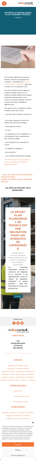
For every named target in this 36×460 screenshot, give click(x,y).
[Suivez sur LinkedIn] (22, 323)
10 (25, 302)
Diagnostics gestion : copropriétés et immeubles (18, 377)
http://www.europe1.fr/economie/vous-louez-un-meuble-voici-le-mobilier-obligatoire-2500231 (17, 162)
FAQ (18, 341)
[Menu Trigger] (4, 3)
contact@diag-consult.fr (22, 396)
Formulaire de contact (21, 402)
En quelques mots (18, 343)
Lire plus (18, 296)
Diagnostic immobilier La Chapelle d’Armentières (18, 412)
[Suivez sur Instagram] (18, 323)
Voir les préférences (18, 455)
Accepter (18, 444)
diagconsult (18, 253)
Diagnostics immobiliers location (18, 368)
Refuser (18, 450)
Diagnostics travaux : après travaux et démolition (18, 374)
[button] (33, 423)
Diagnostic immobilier (13, 415)
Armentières (25, 415)
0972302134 (18, 391)
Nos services (18, 348)
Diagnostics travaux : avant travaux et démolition (18, 371)
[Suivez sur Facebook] (14, 323)
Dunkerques (25, 418)
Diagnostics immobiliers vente (18, 366)
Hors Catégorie (17, 262)
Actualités (18, 345)
